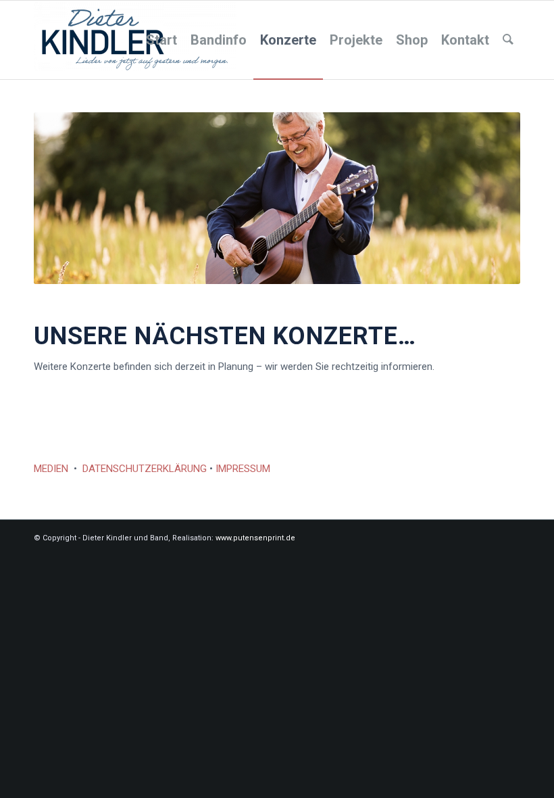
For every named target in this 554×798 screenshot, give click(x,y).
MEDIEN (51, 469)
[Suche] (508, 40)
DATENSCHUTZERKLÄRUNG (144, 469)
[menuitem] (161, 40)
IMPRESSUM (243, 469)
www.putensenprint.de (255, 538)
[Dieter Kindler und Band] (135, 40)
